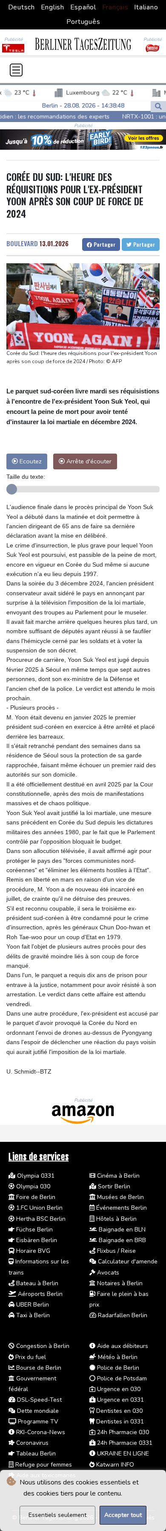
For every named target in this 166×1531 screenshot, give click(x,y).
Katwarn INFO (114, 1465)
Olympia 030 (32, 1186)
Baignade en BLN (121, 1229)
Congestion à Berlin (41, 1346)
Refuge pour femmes (43, 1465)
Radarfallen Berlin (121, 1315)
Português (83, 21)
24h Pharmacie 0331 (123, 1443)
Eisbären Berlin (35, 1240)
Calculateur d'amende (126, 1261)
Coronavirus (31, 1443)
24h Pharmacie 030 (122, 1432)
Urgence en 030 (117, 1389)
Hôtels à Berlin (115, 1219)
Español (83, 7)
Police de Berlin (117, 1368)
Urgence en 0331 (119, 1400)
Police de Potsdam (121, 1378)
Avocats (107, 1273)
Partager (103, 244)
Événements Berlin (120, 1208)
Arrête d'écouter (88, 461)
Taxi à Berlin (32, 1315)
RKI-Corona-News (39, 1432)
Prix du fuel (30, 1357)
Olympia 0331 (34, 1176)
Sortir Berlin (113, 1186)
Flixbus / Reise (115, 1251)
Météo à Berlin (116, 1357)
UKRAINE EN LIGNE (122, 1454)
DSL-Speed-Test (38, 1400)
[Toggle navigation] (16, 70)
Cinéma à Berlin (117, 1176)
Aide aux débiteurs (121, 1346)
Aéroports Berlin (39, 1294)
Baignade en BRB (121, 1240)
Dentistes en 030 (118, 1411)
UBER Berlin (31, 1305)
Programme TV (37, 1421)
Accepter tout (123, 1515)
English (52, 7)
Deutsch (21, 7)
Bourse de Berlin (37, 1368)
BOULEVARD (22, 243)
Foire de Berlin (34, 1197)
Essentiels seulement (57, 1515)
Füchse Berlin (33, 1229)
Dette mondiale (37, 1411)
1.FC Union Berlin (38, 1208)
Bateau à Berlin (36, 1283)
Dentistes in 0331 (119, 1421)
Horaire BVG (32, 1251)
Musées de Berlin (119, 1197)
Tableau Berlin (35, 1454)
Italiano (146, 7)
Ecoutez (30, 461)
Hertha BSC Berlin (40, 1219)
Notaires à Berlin (119, 1283)
